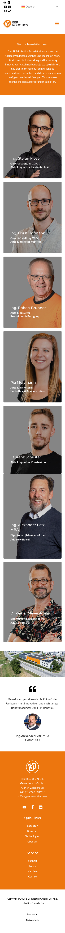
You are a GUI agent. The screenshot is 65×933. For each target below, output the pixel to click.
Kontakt (32, 876)
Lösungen (32, 825)
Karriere (32, 871)
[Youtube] (24, 807)
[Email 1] (5, 11)
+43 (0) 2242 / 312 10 (32, 792)
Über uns (32, 841)
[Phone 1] (9, 11)
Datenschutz (32, 920)
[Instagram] (9, 6)
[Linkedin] (5, 6)
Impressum (32, 914)
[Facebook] (8, 2)
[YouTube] (4, 2)
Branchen (32, 831)
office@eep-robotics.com (33, 796)
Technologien (32, 836)
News (32, 866)
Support (32, 860)
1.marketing (38, 903)
